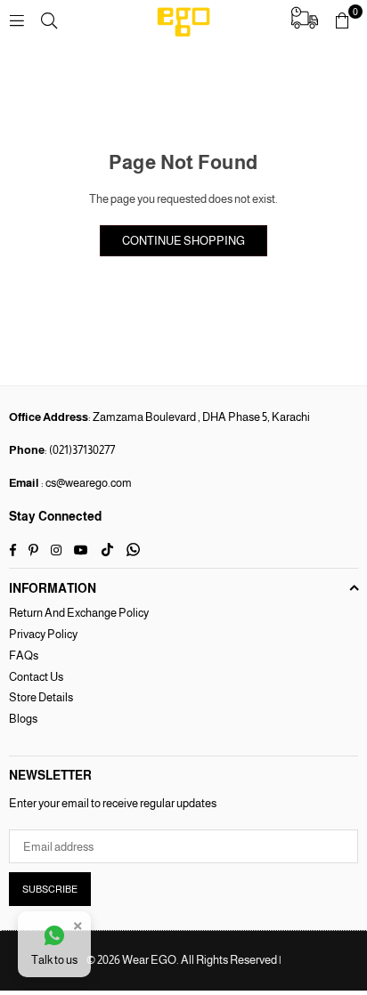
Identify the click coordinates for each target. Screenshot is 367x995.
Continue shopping (183, 240)
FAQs (23, 655)
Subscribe (49, 889)
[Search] (49, 20)
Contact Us (36, 677)
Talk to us (54, 960)
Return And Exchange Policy (79, 612)
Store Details (41, 697)
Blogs (23, 718)
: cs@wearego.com (85, 482)
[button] (342, 20)
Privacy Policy (43, 634)
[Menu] (17, 20)
